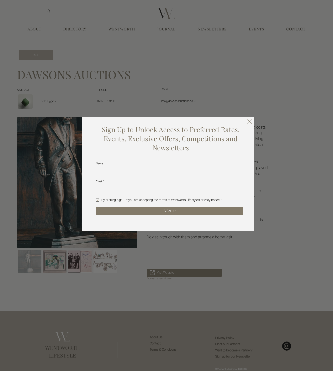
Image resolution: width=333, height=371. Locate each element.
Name (99, 163)
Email (100, 181)
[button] (249, 121)
